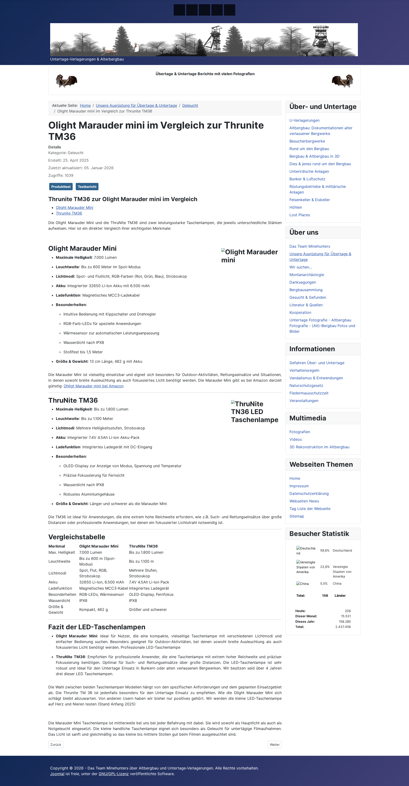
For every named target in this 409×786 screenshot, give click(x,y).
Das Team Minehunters (309, 246)
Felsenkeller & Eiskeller (309, 199)
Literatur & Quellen (306, 304)
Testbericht (87, 187)
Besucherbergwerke (307, 141)
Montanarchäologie (306, 274)
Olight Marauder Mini (74, 207)
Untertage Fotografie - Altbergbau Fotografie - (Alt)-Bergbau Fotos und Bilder (322, 326)
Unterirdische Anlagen (309, 171)
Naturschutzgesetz (306, 385)
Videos (295, 439)
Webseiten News (304, 501)
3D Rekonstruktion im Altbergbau (319, 447)
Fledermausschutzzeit (309, 393)
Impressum (299, 486)
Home (294, 478)
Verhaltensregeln (304, 370)
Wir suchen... (300, 267)
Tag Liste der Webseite (309, 508)
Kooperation (300, 312)
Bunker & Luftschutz (307, 179)
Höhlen (295, 207)
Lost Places (299, 214)
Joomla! (57, 773)
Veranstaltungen (303, 400)
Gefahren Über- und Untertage (316, 362)
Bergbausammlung (306, 289)
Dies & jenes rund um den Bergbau (320, 163)
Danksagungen (302, 282)
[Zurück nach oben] (403, 780)
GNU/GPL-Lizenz (114, 773)
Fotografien (299, 431)
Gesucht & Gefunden (307, 297)
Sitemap (296, 516)
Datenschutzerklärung (309, 493)
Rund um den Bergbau (309, 148)
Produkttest (61, 187)
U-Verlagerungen (304, 120)
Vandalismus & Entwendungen (316, 378)
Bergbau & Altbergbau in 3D (314, 156)
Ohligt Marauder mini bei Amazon (94, 386)
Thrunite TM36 (69, 213)
